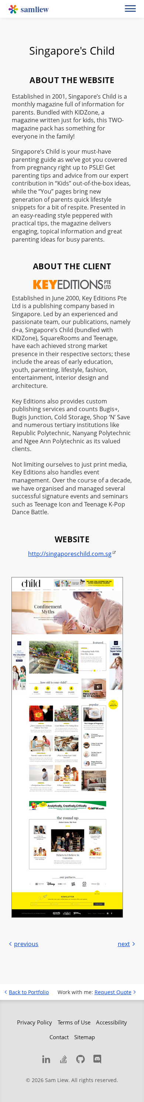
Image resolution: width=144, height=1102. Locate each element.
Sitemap (84, 1037)
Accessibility (111, 1022)
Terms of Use (74, 1022)
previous (26, 944)
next (124, 944)
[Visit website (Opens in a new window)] (67, 747)
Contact (59, 1037)
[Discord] (97, 1059)
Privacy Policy (34, 1022)
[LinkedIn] (46, 1059)
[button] (130, 8)
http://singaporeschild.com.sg (70, 554)
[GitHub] (80, 1059)
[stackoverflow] (63, 1059)
